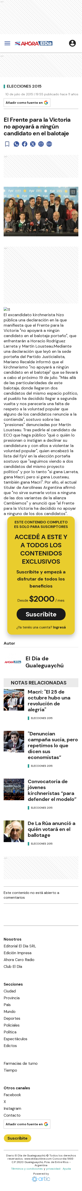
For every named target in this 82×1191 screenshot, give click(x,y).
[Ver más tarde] (7, 144)
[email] (41, 144)
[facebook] (24, 144)
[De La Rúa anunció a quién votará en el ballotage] (14, 831)
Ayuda (67, 1169)
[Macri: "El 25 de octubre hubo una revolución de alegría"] (14, 700)
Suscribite (41, 614)
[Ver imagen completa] (73, 192)
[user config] (72, 43)
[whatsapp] (16, 144)
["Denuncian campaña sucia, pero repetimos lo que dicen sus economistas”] (14, 741)
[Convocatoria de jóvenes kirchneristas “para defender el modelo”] (14, 789)
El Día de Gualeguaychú (45, 662)
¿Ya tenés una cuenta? (41, 627)
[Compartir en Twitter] (33, 144)
